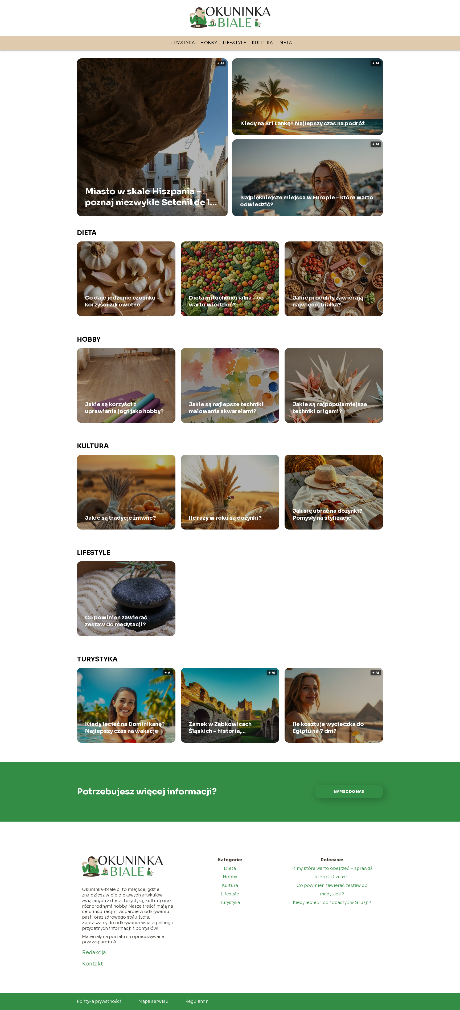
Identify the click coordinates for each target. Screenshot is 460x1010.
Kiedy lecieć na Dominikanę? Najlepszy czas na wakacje (125, 727)
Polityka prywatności (99, 1001)
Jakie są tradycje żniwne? (120, 518)
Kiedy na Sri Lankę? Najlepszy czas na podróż (302, 123)
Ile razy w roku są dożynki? (225, 518)
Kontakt (92, 963)
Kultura (262, 43)
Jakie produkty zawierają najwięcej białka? (328, 301)
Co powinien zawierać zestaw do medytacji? (116, 621)
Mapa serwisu (153, 1001)
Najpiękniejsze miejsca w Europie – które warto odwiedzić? (306, 201)
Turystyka (181, 43)
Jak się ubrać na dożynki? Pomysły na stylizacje (327, 514)
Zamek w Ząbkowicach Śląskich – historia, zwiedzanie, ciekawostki (223, 728)
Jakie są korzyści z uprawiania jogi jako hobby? (124, 408)
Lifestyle (235, 43)
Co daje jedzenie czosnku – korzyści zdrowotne (122, 301)
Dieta (285, 43)
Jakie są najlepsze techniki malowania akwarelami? (226, 408)
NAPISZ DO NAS (349, 791)
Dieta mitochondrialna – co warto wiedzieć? (226, 301)
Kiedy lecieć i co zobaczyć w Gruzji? (332, 902)
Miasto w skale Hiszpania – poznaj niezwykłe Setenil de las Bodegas (152, 197)
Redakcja (94, 952)
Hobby (208, 43)
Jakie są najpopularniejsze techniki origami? (330, 408)
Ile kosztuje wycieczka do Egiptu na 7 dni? (328, 727)
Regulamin (197, 1001)
